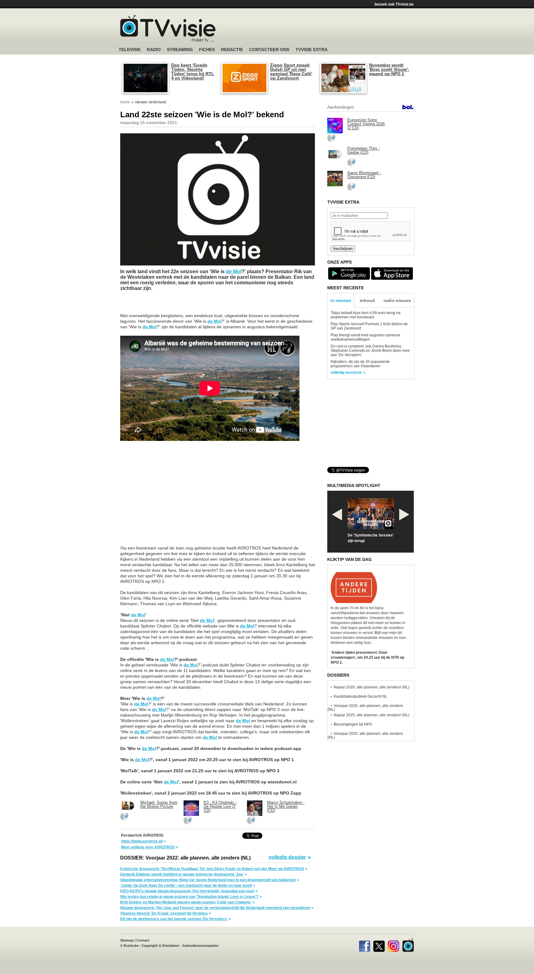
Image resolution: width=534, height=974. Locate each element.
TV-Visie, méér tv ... (168, 28)
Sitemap (127, 940)
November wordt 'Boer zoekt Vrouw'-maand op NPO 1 (389, 69)
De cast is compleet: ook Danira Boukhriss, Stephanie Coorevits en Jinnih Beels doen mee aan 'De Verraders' (370, 350)
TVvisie (408, 945)
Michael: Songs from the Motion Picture (158, 804)
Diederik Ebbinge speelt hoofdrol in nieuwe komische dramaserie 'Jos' (182, 874)
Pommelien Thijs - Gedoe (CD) (363, 150)
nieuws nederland (150, 102)
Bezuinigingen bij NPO (353, 724)
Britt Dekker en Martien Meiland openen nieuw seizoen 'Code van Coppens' (186, 902)
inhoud (367, 300)
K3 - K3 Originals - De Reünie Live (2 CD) (220, 806)
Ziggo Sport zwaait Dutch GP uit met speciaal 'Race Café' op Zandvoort (291, 71)
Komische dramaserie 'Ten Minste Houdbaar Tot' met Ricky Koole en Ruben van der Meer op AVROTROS (212, 869)
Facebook (364, 945)
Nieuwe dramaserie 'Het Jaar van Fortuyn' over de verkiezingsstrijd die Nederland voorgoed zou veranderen (215, 908)
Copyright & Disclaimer (160, 945)
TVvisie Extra (311, 49)
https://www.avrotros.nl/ (142, 841)
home (125, 102)
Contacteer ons (269, 49)
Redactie (232, 49)
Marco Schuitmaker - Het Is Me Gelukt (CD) (285, 806)
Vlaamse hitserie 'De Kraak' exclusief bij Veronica (164, 913)
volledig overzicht (346, 372)
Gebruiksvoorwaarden (200, 945)
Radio (154, 49)
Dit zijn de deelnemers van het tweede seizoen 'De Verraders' (173, 919)
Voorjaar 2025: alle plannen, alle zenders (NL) (365, 735)
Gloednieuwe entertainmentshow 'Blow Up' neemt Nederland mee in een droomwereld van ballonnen (208, 880)
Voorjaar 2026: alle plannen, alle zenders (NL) (365, 708)
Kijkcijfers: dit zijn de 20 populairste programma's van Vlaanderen (360, 364)
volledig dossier (287, 857)
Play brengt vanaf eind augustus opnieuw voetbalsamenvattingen (365, 337)
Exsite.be (131, 945)
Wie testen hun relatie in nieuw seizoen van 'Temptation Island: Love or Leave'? (189, 896)
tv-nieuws (340, 300)
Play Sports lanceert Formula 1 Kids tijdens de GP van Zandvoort (369, 326)
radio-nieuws (397, 300)
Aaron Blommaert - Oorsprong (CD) (364, 174)
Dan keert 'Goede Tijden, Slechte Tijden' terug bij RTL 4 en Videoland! (192, 71)
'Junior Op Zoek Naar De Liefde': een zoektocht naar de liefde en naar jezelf (186, 885)
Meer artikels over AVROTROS (148, 847)
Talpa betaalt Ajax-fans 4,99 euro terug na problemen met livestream (365, 315)
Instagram (393, 945)
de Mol (233, 271)
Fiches (207, 49)
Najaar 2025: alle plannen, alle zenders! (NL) (371, 715)
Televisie (130, 49)
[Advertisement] (325, 29)
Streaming (180, 49)
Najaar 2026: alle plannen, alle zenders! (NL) (371, 687)
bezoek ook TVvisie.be (394, 4)
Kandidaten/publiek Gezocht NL (360, 696)
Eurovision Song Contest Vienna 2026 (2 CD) (366, 124)
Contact (142, 940)
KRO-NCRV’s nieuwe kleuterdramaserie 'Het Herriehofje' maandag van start (187, 891)
